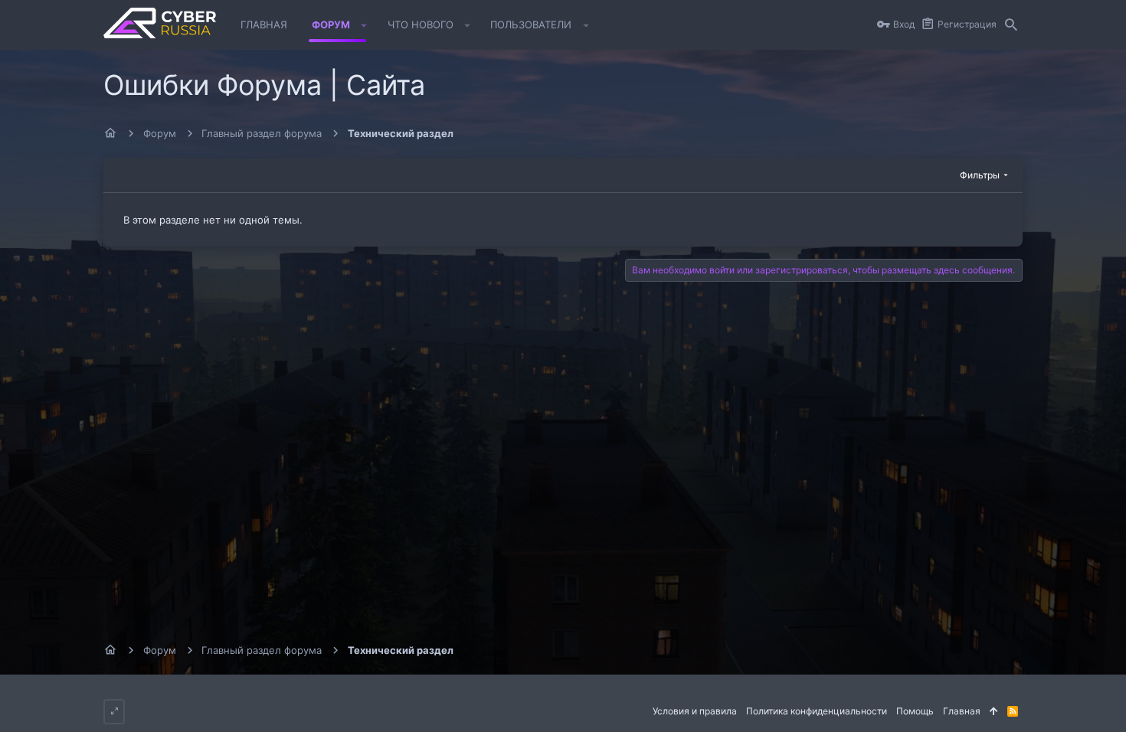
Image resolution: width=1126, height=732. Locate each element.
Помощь (915, 711)
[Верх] (994, 712)
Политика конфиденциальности (816, 711)
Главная (961, 711)
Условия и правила (695, 711)
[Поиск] (1011, 25)
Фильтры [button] (980, 175)
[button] (364, 25)
